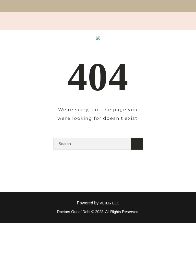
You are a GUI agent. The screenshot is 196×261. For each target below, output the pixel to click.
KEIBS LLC (109, 203)
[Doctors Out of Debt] (98, 38)
